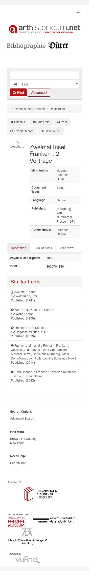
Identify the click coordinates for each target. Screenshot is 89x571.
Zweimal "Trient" (25, 292)
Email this (42, 122)
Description (18, 248)
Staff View (67, 248)
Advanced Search (22, 418)
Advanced (39, 92)
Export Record (24, 131)
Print (64, 122)
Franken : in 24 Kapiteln (30, 327)
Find (20, 92)
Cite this (19, 122)
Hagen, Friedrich (62, 172)
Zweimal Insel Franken (30, 108)
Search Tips (18, 463)
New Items (17, 443)
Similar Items (43, 248)
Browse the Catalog (23, 438)
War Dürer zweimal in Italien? (34, 309)
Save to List (52, 131)
